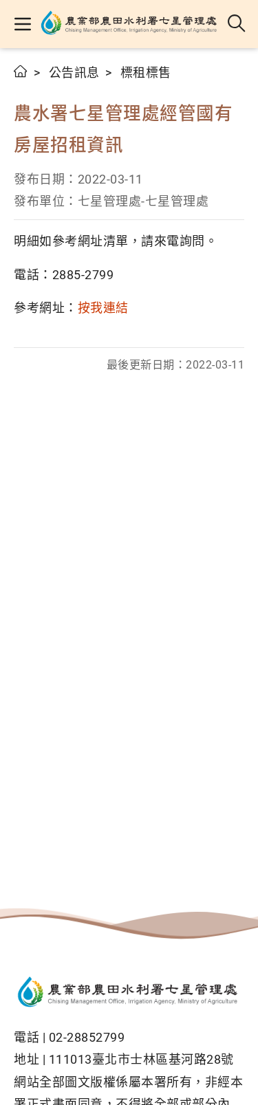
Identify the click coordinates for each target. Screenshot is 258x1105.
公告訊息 (74, 72)
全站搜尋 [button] (237, 24)
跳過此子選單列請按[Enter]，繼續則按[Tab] (27, 87)
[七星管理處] (130, 24)
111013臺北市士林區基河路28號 (141, 1059)
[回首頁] (129, 993)
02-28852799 (87, 1037)
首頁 (21, 71)
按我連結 (103, 307)
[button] (22, 24)
